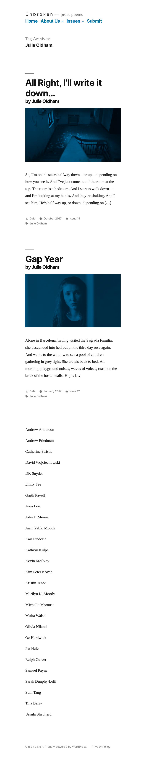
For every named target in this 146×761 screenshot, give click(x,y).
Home (31, 21)
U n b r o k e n (39, 14)
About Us (50, 21)
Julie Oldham (38, 223)
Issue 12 (74, 391)
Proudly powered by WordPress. (66, 746)
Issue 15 (75, 218)
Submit (94, 21)
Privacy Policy (101, 746)
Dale (32, 218)
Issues (73, 21)
